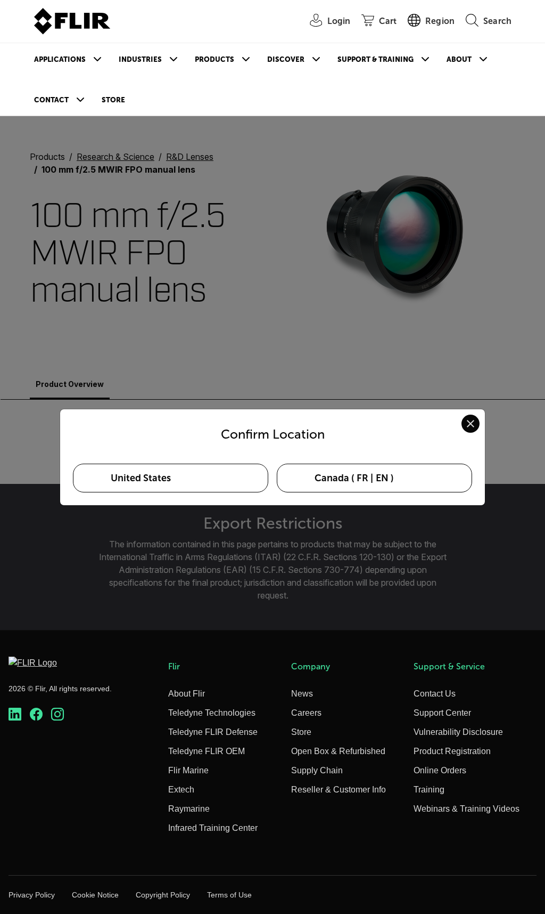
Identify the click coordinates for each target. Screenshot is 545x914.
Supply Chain (317, 770)
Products (214, 59)
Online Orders (440, 770)
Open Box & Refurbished (338, 751)
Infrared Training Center (213, 827)
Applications (60, 59)
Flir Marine (188, 770)
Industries (140, 59)
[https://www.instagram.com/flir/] (57, 714)
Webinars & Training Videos (466, 808)
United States (141, 478)
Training (429, 789)
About (459, 59)
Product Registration (452, 751)
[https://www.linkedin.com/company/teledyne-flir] (15, 714)
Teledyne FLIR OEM (206, 751)
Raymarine (189, 808)
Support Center (442, 712)
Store (113, 100)
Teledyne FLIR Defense (213, 732)
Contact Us (435, 693)
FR (362, 478)
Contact (51, 100)
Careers (306, 712)
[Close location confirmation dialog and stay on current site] (470, 424)
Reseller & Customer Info (338, 789)
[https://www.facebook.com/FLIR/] (36, 714)
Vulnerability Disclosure (458, 732)
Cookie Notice (95, 895)
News (302, 693)
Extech (181, 789)
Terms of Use (229, 895)
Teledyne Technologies (211, 712)
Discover (285, 59)
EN (382, 478)
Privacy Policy (32, 895)
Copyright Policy (163, 895)
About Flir (186, 693)
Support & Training (375, 59)
